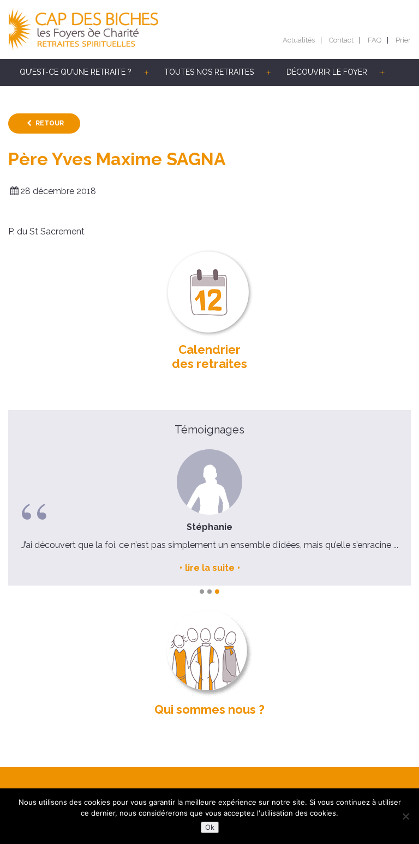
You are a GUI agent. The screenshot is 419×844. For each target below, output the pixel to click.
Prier (403, 40)
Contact (341, 40)
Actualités (299, 40)
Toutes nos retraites (209, 72)
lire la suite (210, 568)
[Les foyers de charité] (109, 29)
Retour (49, 123)
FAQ (374, 40)
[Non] (405, 816)
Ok (209, 827)
